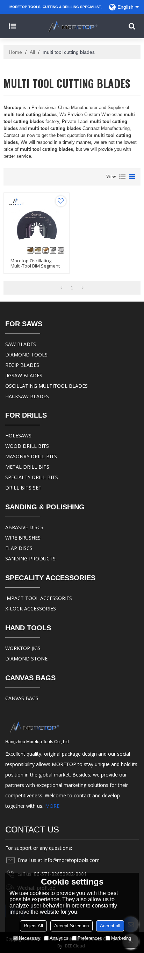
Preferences (90, 938)
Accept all (110, 925)
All (32, 52)
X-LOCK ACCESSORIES (30, 608)
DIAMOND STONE (26, 658)
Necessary (30, 938)
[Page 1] (61, 287)
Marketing (121, 938)
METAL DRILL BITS (27, 466)
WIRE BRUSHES (23, 537)
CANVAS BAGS (21, 698)
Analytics (59, 938)
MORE (52, 806)
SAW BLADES (20, 344)
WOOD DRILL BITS (27, 446)
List (122, 177)
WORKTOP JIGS (23, 648)
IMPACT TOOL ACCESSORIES (38, 598)
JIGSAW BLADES (23, 375)
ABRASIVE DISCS (24, 527)
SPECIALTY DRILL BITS (31, 477)
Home (15, 52)
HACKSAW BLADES (27, 396)
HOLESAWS (18, 435)
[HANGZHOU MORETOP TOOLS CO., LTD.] (72, 26)
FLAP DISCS (19, 548)
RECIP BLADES (22, 365)
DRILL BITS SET (23, 487)
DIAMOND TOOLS (26, 354)
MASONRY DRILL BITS (31, 456)
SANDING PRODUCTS (30, 558)
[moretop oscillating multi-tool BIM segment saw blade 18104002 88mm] (36, 225)
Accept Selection (71, 925)
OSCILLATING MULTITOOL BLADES (46, 386)
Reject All (33, 925)
